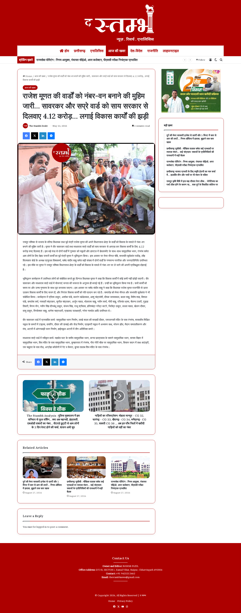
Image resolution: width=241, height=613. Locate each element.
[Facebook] (26, 135)
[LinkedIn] (42, 135)
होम (66, 51)
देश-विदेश (136, 51)
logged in (41, 526)
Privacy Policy (125, 601)
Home (28, 76)
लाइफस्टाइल (171, 51)
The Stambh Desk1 (38, 126)
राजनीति (152, 51)
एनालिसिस (96, 51)
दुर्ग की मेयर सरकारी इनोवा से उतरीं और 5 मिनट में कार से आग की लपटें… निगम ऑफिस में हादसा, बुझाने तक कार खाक (42, 485)
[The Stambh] (120, 22)
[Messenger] (51, 135)
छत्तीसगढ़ (79, 51)
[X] (34, 135)
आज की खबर (116, 51)
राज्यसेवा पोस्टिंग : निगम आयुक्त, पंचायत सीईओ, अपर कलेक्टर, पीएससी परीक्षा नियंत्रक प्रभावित (87, 60)
